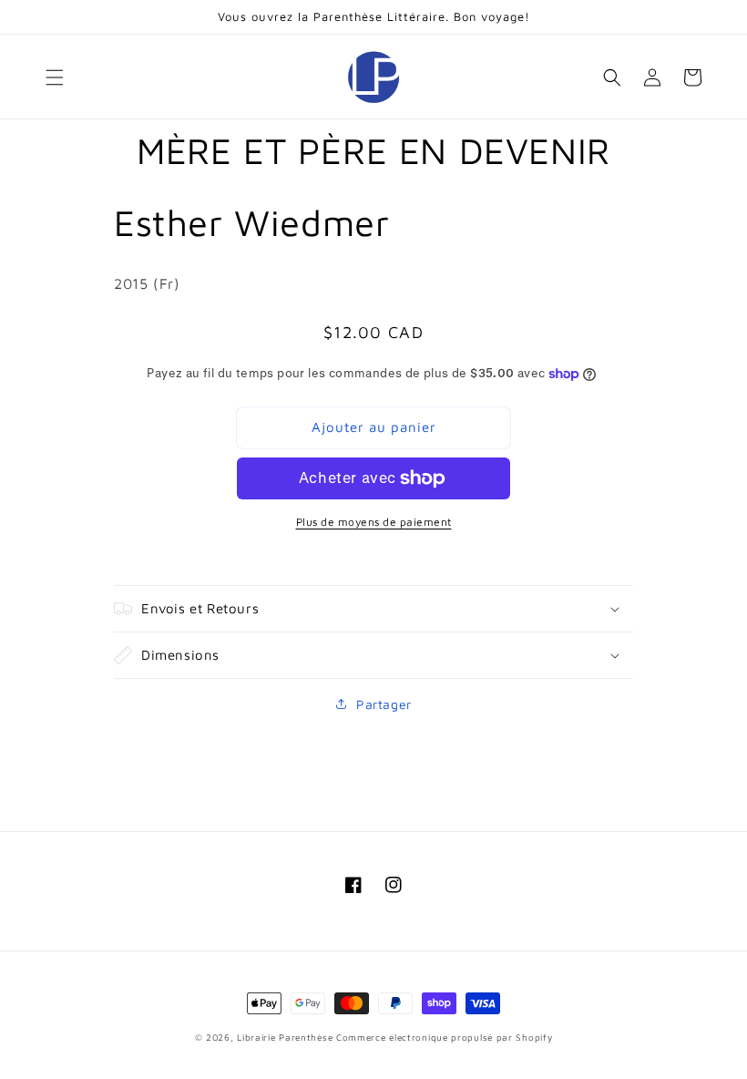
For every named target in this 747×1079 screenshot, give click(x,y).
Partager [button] (384, 704)
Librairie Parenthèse (285, 1037)
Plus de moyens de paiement (374, 522)
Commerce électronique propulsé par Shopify (444, 1037)
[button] (55, 77)
